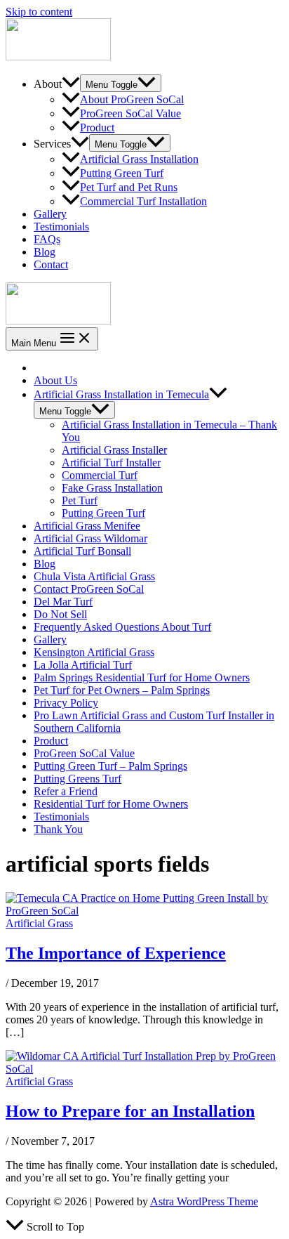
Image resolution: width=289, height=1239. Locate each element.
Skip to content (39, 12)
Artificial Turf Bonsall (82, 551)
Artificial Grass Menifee (87, 526)
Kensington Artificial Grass (94, 652)
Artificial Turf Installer (111, 462)
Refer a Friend (66, 791)
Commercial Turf (99, 475)
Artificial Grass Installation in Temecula (121, 394)
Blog (44, 252)
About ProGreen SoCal (132, 99)
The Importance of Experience (116, 953)
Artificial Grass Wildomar (90, 538)
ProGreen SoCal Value (130, 113)
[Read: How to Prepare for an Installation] (144, 1069)
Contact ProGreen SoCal (89, 589)
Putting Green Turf (121, 173)
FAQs (47, 239)
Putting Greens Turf (77, 779)
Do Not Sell (60, 614)
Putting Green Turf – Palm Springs (110, 766)
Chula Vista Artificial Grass (94, 576)
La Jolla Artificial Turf (83, 665)
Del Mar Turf (63, 602)
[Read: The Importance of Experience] (144, 911)
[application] (71, 84)
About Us (55, 380)
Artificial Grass (39, 923)
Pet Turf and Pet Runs (128, 187)
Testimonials (61, 226)
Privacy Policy (66, 703)
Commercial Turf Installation (143, 201)
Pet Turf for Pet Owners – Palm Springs (122, 690)
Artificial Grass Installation (139, 159)
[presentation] (218, 394)
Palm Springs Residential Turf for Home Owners (142, 677)
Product (97, 127)
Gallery (50, 214)
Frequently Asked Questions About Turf (122, 627)
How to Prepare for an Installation (130, 1111)
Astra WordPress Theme (204, 1201)
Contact (51, 264)
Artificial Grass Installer (114, 450)
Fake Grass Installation (112, 488)
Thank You (58, 829)
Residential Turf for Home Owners (111, 804)
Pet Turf (80, 500)
